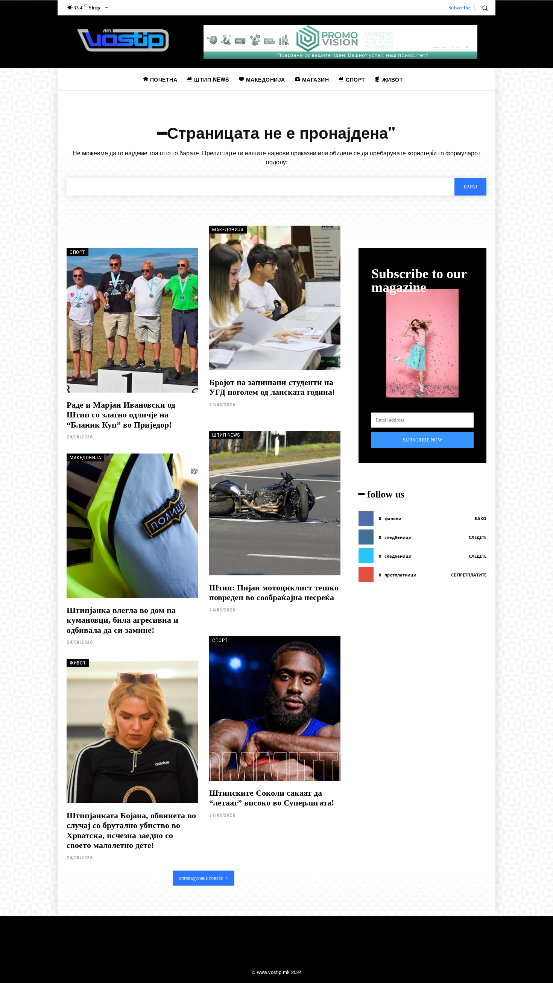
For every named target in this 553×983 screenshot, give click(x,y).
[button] (484, 7)
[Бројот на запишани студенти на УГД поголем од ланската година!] (274, 298)
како (480, 518)
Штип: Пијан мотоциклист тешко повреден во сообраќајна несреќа (274, 592)
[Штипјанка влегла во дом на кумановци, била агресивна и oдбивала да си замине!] (132, 526)
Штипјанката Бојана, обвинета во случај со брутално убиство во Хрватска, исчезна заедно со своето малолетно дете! (131, 830)
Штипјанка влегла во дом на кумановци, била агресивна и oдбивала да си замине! (122, 620)
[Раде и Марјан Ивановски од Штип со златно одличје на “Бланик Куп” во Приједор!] (132, 320)
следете (477, 537)
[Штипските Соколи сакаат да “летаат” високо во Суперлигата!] (274, 708)
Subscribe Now (422, 440)
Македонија (228, 229)
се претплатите (468, 575)
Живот (78, 663)
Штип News (226, 435)
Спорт (77, 252)
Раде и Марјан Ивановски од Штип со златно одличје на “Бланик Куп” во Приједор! (121, 414)
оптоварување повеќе (201, 878)
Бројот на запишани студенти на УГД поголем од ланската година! (272, 387)
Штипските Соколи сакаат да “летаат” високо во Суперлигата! (271, 797)
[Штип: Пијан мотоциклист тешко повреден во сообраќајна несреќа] (274, 503)
